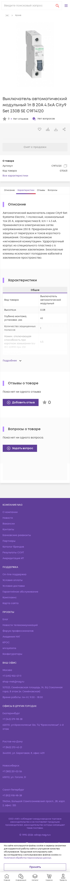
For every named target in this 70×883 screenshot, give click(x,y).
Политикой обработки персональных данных (27, 858)
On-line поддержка (14, 574)
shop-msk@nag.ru (13, 681)
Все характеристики (15, 175)
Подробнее (10, 360)
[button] (35, 54)
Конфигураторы (12, 654)
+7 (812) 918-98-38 (12, 795)
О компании (10, 512)
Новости (8, 518)
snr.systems (9, 648)
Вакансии (9, 523)
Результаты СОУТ (13, 552)
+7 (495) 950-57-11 (12, 676)
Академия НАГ (11, 636)
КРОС (6, 642)
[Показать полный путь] (7, 15)
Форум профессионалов (18, 631)
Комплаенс (10, 597)
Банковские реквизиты (17, 535)
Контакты (8, 529)
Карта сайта (11, 603)
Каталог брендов (13, 546)
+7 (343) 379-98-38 (12, 719)
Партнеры (9, 541)
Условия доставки (14, 586)
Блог (5, 619)
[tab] (9, 190)
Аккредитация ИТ (13, 558)
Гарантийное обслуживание (20, 591)
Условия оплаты (13, 580)
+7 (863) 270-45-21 (12, 747)
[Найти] (57, 6)
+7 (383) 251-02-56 (12, 771)
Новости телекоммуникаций (20, 625)
